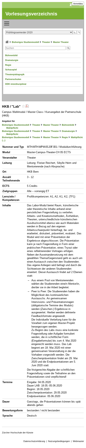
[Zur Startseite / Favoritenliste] (7, 42)
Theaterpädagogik (14, 74)
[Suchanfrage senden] (68, 48)
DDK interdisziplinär (15, 84)
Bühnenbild (11, 55)
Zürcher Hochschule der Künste (17, 432)
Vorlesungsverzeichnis (31, 13)
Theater (46, 42)
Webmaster (78, 441)
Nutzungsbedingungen (59, 441)
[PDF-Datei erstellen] (27, 106)
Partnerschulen (13, 79)
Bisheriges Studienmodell (25, 42)
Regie (8, 65)
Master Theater (61, 42)
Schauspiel (11, 69)
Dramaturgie (11, 60)
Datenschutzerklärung (34, 441)
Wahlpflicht (12, 128)
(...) (3, 140)
